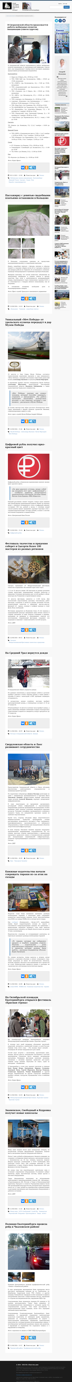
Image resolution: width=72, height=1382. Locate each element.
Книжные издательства (35, 987)
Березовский (13, 1213)
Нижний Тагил (14, 180)
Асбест (44, 1213)
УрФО (59, 3)
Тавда (39, 1213)
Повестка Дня (9, 15)
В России (65, 3)
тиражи (46, 987)
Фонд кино (14, 1211)
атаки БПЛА (14, 987)
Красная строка (14, 1100)
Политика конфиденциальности (24, 1375)
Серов (28, 180)
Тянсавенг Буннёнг (20, 861)
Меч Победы (13, 434)
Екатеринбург (37, 178)
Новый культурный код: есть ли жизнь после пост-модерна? (15, 7)
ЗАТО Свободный (24, 1211)
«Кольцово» (14, 309)
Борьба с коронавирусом (17, 182)
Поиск (66, 7)
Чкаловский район (16, 1348)
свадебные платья (32, 309)
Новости (13, 15)
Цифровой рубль (16, 533)
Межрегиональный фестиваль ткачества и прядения (26, 642)
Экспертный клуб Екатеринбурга (30, 10)
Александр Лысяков (28, 432)
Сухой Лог (34, 1211)
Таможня (22, 309)
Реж (32, 180)
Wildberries (22, 987)
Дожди (35, 734)
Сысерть (22, 180)
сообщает (15, 922)
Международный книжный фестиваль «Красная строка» (29, 1098)
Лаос (11, 861)
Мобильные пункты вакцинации (21, 178)
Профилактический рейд (32, 1348)
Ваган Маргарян (40, 432)
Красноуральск (31, 1213)
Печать (41, 175)
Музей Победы (15, 432)
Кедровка (21, 1213)
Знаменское (43, 1211)
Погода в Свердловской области (21, 734)
